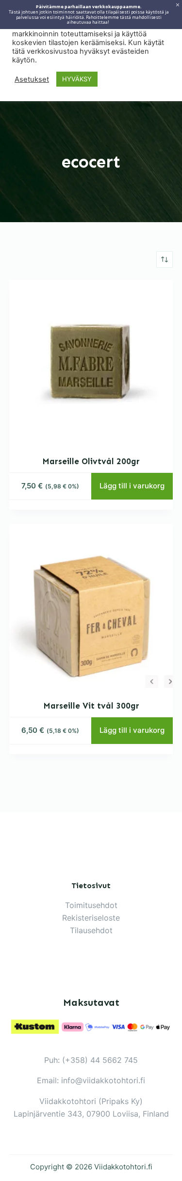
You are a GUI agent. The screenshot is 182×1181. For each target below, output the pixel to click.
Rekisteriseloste (91, 918)
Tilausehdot (91, 930)
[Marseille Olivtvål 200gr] (91, 361)
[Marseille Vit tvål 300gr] (91, 606)
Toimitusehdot (91, 905)
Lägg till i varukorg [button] (132, 485)
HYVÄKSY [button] (77, 79)
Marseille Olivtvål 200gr (91, 461)
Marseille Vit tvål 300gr (91, 706)
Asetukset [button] (32, 79)
